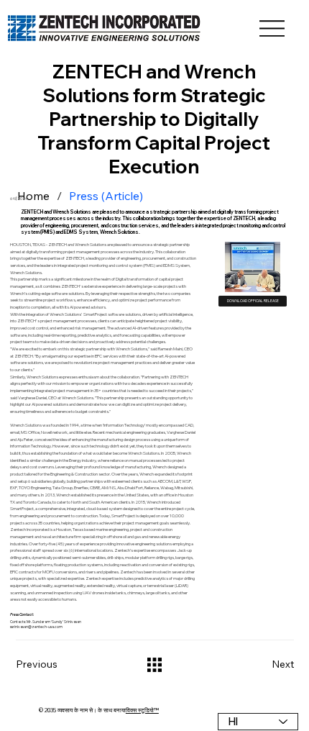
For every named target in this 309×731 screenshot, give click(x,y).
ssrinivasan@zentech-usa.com (36, 627)
